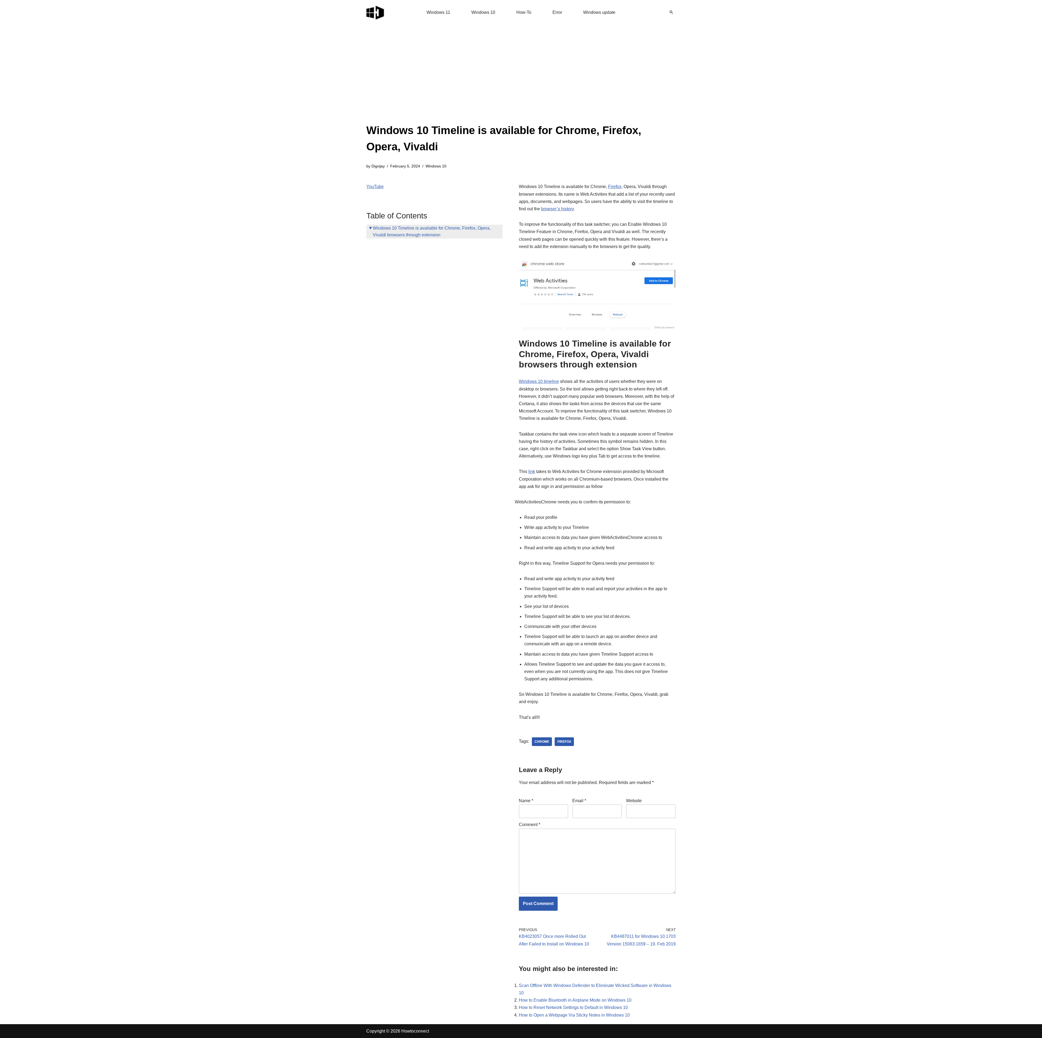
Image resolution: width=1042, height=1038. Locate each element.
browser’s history (557, 209)
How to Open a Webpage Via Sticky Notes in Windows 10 (574, 1015)
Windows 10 (483, 12)
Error (557, 12)
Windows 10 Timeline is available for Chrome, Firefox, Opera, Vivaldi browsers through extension (432, 231)
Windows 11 (438, 12)
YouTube (375, 186)
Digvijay (378, 166)
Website (634, 800)
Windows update (599, 12)
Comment (529, 824)
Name (526, 800)
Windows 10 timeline (539, 381)
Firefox (614, 186)
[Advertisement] (521, 81)
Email (579, 800)
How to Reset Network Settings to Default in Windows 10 (573, 1007)
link (531, 471)
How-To (523, 12)
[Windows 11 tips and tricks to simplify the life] (375, 12)
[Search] (671, 12)
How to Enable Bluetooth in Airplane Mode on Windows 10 (575, 1000)
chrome (542, 742)
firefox (564, 742)
